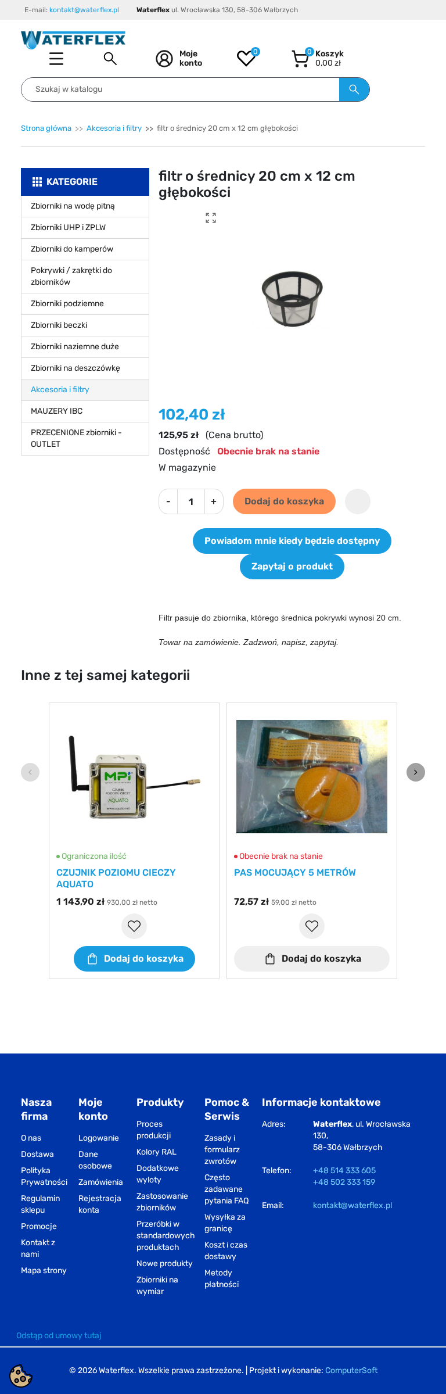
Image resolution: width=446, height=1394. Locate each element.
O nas (31, 1138)
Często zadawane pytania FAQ (226, 1189)
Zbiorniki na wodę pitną (73, 206)
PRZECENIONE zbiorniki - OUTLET (76, 438)
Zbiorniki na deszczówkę (75, 368)
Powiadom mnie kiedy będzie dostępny (292, 540)
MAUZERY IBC (56, 411)
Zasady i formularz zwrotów (222, 1149)
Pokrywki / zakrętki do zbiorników (71, 276)
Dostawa (37, 1154)
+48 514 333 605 (344, 1171)
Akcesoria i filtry (114, 128)
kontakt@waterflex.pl (84, 10)
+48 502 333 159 (344, 1182)
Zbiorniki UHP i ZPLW (68, 227)
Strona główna (46, 128)
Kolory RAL (156, 1152)
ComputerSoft (351, 1370)
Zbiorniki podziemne (67, 304)
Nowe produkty (164, 1263)
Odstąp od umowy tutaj (59, 1336)
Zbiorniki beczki (59, 325)
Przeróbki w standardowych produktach (165, 1235)
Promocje (39, 1226)
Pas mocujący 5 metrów (295, 872)
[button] (110, 58)
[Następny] (416, 772)
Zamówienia (100, 1182)
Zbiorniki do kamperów (72, 249)
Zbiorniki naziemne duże (75, 347)
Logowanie (98, 1138)
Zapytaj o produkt (292, 566)
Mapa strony (44, 1270)
